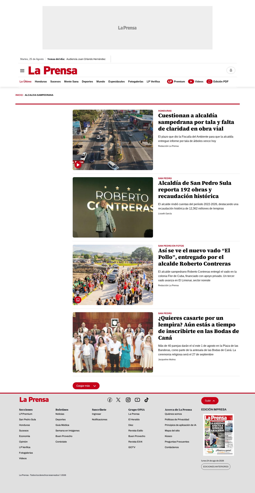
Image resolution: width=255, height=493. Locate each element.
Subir (208, 400)
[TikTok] (146, 399)
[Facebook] (109, 399)
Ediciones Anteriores (215, 466)
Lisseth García (165, 213)
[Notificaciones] (231, 70)
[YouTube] (137, 399)
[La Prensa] (35, 399)
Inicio (19, 95)
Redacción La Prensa (168, 146)
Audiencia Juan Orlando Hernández (85, 59)
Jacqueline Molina (167, 359)
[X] (118, 400)
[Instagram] (127, 399)
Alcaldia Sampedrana (39, 95)
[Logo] (44, 70)
